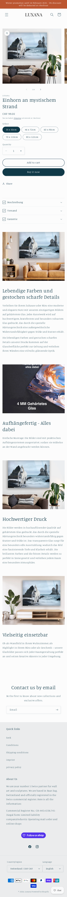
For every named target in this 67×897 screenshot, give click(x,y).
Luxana (28, 892)
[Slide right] (40, 89)
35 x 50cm (11, 129)
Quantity (6, 144)
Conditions (12, 745)
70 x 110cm (12, 137)
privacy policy (13, 767)
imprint (10, 759)
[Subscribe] (57, 710)
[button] (6, 14)
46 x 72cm (30, 129)
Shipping (17, 118)
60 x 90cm (49, 129)
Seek (8, 737)
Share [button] (9, 183)
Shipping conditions (17, 752)
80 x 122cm (32, 137)
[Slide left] (26, 89)
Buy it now (33, 171)
